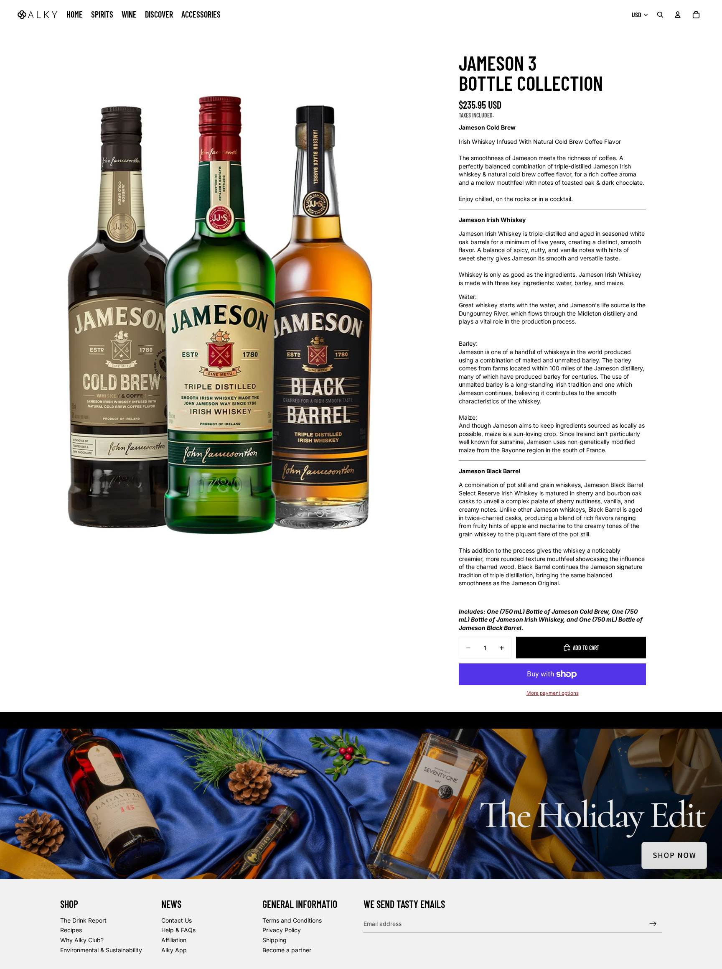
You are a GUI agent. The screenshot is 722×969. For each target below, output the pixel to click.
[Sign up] (653, 923)
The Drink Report (83, 920)
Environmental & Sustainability (101, 949)
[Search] (660, 14)
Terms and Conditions (292, 920)
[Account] (678, 14)
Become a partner (286, 949)
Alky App (174, 949)
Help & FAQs (178, 929)
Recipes (71, 929)
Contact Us (176, 920)
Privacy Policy (281, 929)
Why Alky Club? (82, 940)
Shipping (274, 940)
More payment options (552, 693)
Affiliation (173, 940)
